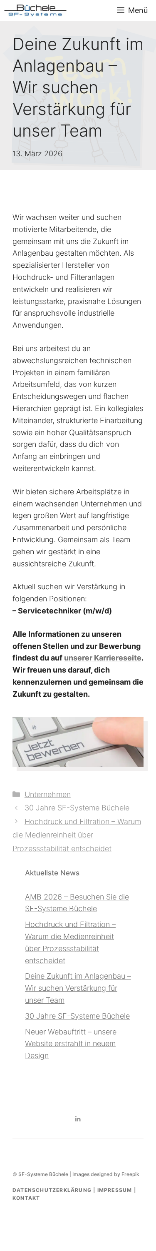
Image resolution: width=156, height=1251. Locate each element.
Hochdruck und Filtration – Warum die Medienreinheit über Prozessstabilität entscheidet (76, 835)
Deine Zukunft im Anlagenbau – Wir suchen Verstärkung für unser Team (78, 988)
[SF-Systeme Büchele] (35, 10)
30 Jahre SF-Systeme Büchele (77, 807)
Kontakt (26, 1198)
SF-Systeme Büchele (43, 1174)
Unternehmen (48, 794)
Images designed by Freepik (105, 1174)
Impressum (114, 1190)
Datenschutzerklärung (52, 1190)
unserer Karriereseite (102, 657)
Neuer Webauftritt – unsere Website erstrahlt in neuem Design (70, 1043)
